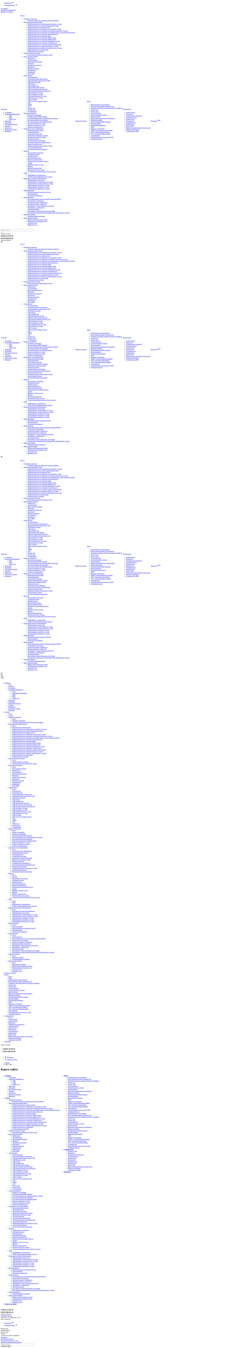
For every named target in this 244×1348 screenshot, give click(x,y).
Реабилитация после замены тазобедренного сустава (45, 48)
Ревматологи (130, 124)
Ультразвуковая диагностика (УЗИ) (39, 80)
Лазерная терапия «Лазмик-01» (38, 202)
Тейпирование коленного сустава (38, 189)
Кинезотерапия (33, 194)
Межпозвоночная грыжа (36, 130)
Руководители (130, 112)
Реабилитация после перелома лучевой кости (42, 43)
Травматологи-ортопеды (134, 116)
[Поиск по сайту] (1, 232)
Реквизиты (8, 128)
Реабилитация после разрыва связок (39, 36)
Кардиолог (31, 67)
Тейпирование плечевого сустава (38, 185)
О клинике (4, 8)
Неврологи (129, 114)
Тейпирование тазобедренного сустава (40, 182)
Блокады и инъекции (34, 115)
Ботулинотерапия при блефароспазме (40, 122)
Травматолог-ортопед (35, 65)
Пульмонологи (131, 122)
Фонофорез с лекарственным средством (41, 206)
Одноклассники (10, 5)
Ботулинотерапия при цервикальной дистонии (43, 118)
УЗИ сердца (31, 84)
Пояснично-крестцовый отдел (37, 221)
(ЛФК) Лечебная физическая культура (40, 177)
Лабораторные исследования (100, 104)
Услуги (22, 15)
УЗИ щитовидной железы (36, 87)
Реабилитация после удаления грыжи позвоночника (45, 44)
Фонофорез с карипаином (36, 207)
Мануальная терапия (30, 218)
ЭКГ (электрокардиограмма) (100, 132)
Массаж (26, 151)
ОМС (10, 117)
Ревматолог (31, 72)
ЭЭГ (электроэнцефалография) (101, 134)
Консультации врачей (31, 56)
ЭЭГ (29, 106)
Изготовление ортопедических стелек (40, 55)
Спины (30, 163)
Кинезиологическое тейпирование (35, 178)
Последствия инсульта (35, 144)
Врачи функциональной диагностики (138, 128)
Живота (30, 166)
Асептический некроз (35, 147)
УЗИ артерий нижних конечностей (39, 91)
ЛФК (25, 173)
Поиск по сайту (6, 1346)
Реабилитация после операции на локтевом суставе (44, 29)
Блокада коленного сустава (36, 123)
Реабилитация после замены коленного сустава (43, 46)
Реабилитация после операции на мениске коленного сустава (48, 31)
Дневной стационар (30, 19)
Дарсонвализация (33, 209)
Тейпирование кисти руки (36, 180)
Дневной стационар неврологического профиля (43, 20)
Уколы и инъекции (30, 113)
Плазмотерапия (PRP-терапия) (37, 116)
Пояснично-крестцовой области (38, 161)
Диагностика (28, 75)
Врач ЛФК (31, 74)
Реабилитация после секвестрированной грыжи (43, 26)
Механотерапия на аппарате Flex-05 (39, 192)
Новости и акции (81, 121)
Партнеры (8, 122)
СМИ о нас (12, 119)
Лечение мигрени (33, 139)
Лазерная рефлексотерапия (36, 216)
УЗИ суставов (32, 99)
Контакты (154, 121)
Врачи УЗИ (129, 126)
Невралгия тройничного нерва (38, 135)
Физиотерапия (28, 197)
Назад (10, 684)
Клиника (4, 109)
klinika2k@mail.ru (6, 1316)
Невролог (31, 63)
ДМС (10, 116)
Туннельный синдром (35, 134)
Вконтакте (8, 3)
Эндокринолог (32, 60)
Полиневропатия (33, 132)
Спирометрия (32, 111)
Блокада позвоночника (35, 127)
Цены (89, 101)
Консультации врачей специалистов (102, 106)
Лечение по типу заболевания (33, 128)
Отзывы (7, 126)
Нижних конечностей (35, 168)
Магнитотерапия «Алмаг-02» (37, 204)
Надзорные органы (11, 124)
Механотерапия (29, 190)
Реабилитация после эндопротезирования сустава (44, 41)
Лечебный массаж (33, 154)
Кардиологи (130, 121)
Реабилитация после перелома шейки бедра (42, 39)
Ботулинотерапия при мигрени (38, 120)
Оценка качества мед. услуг (10, 1340)
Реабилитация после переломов (38, 50)
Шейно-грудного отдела (35, 165)
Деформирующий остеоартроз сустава (40, 146)
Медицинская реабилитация (33, 22)
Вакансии (8, 131)
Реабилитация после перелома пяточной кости (43, 34)
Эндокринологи (131, 117)
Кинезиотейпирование (98, 125)
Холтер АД (31, 108)
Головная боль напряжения (36, 141)
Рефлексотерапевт (33, 68)
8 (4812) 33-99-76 (7, 236)
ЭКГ (29, 103)
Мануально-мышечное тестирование (103, 118)
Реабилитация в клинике (36, 51)
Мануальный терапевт (35, 62)
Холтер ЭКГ (32, 110)
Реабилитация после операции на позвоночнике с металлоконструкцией (51, 32)
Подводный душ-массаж (36, 153)
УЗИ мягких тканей (34, 82)
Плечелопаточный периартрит (38, 149)
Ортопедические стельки (32, 53)
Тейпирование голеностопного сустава (40, 183)
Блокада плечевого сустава (36, 125)
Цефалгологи (130, 119)
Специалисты (126, 109)
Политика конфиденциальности (11, 1342)
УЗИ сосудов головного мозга (37, 101)
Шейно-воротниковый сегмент (38, 219)
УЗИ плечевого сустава (35, 94)
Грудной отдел (32, 223)
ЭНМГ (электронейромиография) (102, 130)
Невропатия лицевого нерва (37, 137)
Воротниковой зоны (34, 158)
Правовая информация (8, 10)
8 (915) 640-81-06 (7, 238)
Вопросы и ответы (7, 12)
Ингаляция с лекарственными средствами (41, 211)
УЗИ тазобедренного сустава (37, 96)
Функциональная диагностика (37, 79)
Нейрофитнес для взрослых (37, 175)
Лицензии (8, 121)
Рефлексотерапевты (132, 129)
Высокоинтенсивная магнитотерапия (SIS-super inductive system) (49, 213)
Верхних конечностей (35, 159)
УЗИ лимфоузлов (33, 86)
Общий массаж (32, 156)
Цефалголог (31, 58)
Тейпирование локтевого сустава (38, 187)
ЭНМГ (30, 104)
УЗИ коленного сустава (35, 98)
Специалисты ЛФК (132, 131)
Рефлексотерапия (29, 214)
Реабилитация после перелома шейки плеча (42, 38)
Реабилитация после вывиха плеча (39, 27)
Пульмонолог (32, 70)
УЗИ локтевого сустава (35, 92)
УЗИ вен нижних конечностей (37, 89)
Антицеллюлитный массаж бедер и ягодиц (42, 171)
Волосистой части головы (36, 170)
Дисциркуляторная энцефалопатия (39, 142)
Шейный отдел (32, 225)
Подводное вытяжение (35, 195)
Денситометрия (33, 77)
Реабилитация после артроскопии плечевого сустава (45, 24)
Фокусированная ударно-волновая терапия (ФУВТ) (44, 199)
